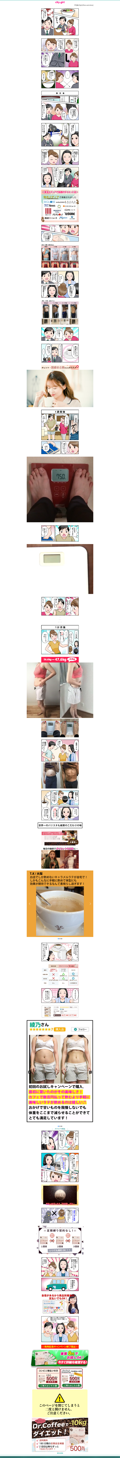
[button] (29, 903)
